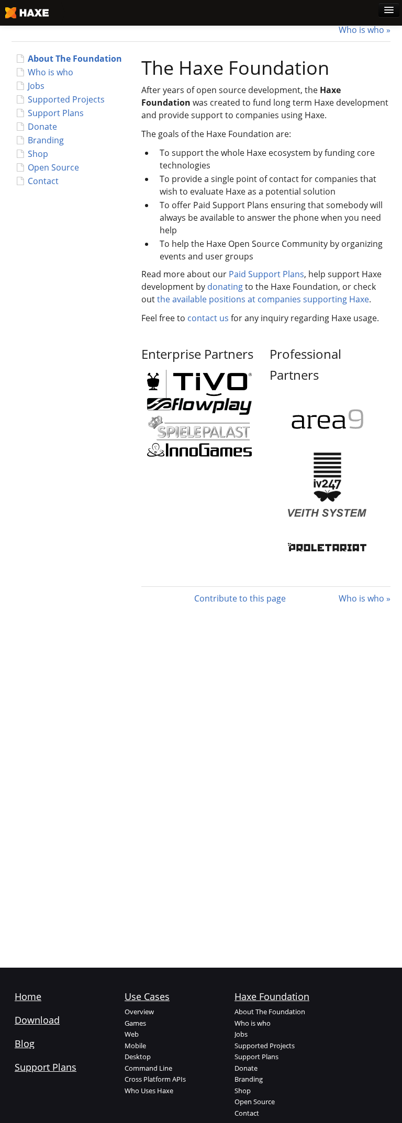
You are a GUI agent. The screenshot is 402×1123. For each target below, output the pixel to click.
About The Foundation (75, 58)
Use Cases (147, 996)
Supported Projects (66, 99)
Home (28, 996)
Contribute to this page (240, 598)
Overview (139, 1011)
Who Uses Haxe (149, 1090)
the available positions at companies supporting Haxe (263, 299)
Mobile (135, 1045)
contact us (208, 318)
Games (135, 1023)
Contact (43, 181)
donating (225, 286)
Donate (42, 126)
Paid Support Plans (266, 274)
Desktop (138, 1056)
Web (132, 1034)
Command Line (148, 1068)
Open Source (53, 167)
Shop (38, 154)
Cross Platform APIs (155, 1079)
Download (37, 1020)
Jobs (36, 86)
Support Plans (56, 113)
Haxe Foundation (271, 996)
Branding (46, 140)
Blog (25, 1043)
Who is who (361, 30)
